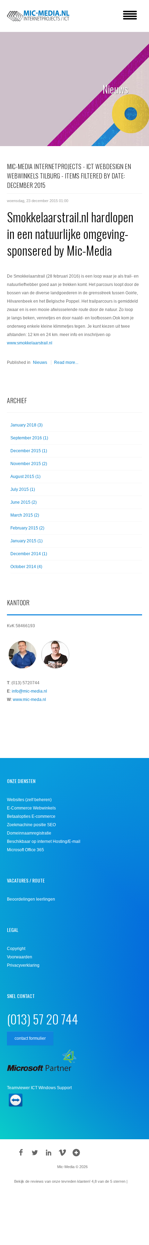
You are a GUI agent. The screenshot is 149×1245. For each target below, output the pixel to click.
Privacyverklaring (23, 965)
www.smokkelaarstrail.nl (29, 343)
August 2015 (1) (25, 476)
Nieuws (40, 362)
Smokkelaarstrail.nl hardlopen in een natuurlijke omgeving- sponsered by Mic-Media (70, 233)
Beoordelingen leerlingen (31, 899)
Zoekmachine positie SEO (31, 824)
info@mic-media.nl (29, 691)
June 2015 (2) (23, 502)
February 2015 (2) (27, 528)
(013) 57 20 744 (42, 1018)
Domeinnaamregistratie (29, 833)
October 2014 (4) (26, 566)
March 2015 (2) (24, 515)
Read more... (66, 362)
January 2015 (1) (26, 540)
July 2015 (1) (22, 489)
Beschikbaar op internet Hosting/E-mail (43, 841)
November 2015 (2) (28, 463)
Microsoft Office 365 (25, 849)
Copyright (16, 948)
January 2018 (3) (26, 425)
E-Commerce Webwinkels (31, 808)
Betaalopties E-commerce (31, 816)
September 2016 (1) (29, 438)
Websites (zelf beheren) (29, 799)
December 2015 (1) (28, 450)
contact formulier (30, 1038)
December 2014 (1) (28, 553)
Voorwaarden (19, 957)
